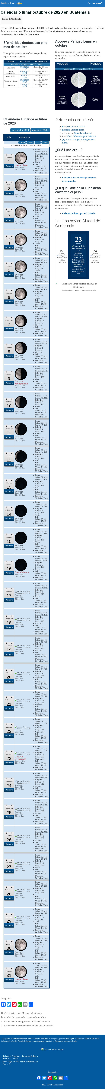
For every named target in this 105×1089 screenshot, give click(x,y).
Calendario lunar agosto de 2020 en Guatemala (27, 1021)
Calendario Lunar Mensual (17, 1013)
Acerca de (7, 1064)
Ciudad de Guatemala (15, 1017)
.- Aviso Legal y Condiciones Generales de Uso (19, 1061)
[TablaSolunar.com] (11, 3)
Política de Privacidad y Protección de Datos (20, 1056)
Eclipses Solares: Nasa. (73, 129)
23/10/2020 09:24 (24, 81)
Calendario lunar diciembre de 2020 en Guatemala (28, 1025)
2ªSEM (22, 142)
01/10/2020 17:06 (24, 68)
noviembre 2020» (40, 130)
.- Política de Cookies (9, 1059)
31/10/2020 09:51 (24, 85)
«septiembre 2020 (20, 130)
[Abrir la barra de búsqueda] (89, 3)
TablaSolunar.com (54, 1085)
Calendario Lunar (82, 133)
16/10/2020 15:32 (24, 77)
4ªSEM (45, 142)
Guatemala (36, 1013)
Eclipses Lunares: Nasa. (73, 126)
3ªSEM (30, 142)
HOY (38, 142)
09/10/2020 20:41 (24, 72)
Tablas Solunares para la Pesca (81, 136)
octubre (42, 1017)
